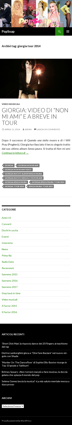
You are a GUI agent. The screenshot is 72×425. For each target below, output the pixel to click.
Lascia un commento (48, 129)
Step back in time (11, 293)
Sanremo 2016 (9, 280)
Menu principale (68, 31)
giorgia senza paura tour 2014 (48, 182)
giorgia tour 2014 (14, 186)
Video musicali (11, 104)
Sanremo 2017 (9, 286)
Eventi (5, 236)
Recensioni (8, 268)
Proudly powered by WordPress (16, 420)
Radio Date (8, 261)
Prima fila (7, 255)
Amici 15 (6, 217)
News (5, 249)
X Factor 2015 (9, 305)
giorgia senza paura (16, 182)
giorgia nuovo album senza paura (23, 174)
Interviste (7, 242)
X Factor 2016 (9, 312)
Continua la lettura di (15, 152)
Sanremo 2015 (9, 274)
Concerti (6, 224)
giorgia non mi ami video (18, 169)
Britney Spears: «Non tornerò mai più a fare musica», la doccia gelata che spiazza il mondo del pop (34, 373)
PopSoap (8, 31)
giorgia (9, 165)
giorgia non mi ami (28, 165)
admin (28, 129)
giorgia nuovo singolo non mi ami (23, 178)
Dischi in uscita (10, 230)
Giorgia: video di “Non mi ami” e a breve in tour (35, 116)
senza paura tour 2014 (41, 186)
